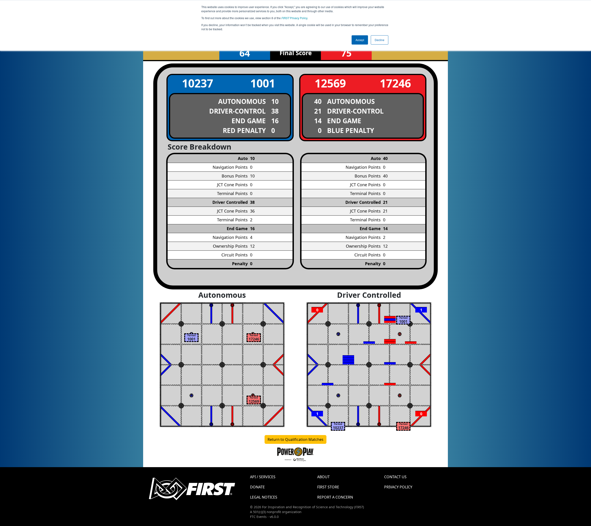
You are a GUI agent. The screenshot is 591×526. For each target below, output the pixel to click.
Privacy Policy (294, 18)
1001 (262, 83)
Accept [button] (360, 40)
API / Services (262, 476)
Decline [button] (379, 40)
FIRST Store (328, 487)
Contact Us (395, 476)
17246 (395, 83)
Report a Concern (335, 497)
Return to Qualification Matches (295, 439)
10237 (197, 83)
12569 (330, 83)
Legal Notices (263, 497)
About (323, 476)
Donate (257, 487)
